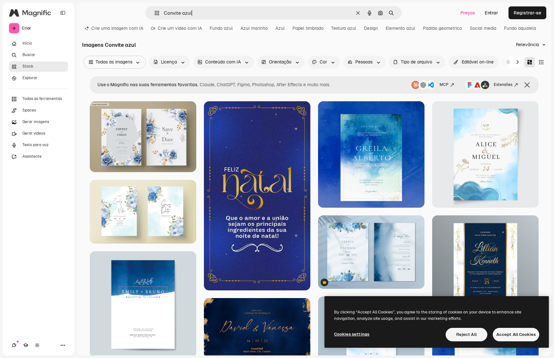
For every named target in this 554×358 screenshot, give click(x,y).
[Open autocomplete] (154, 13)
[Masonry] (530, 62)
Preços (467, 13)
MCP (444, 84)
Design (371, 28)
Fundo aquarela (520, 28)
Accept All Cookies (516, 334)
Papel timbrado (307, 28)
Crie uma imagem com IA (117, 28)
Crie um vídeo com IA (180, 28)
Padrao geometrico (442, 28)
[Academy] (26, 345)
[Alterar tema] (37, 345)
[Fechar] (527, 85)
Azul (280, 28)
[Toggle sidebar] (63, 13)
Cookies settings (351, 334)
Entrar (491, 13)
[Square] (541, 62)
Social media (483, 28)
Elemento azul (400, 28)
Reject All (466, 334)
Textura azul (343, 28)
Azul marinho (254, 28)
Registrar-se (527, 13)
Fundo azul (221, 28)
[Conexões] (14, 345)
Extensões (503, 84)
